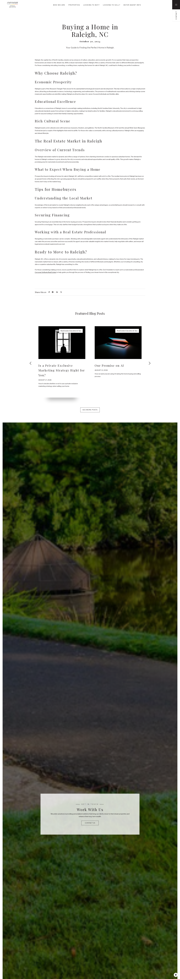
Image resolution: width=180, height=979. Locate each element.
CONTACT (176, 15)
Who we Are (59, 5)
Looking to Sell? (111, 5)
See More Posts (90, 410)
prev (31, 363)
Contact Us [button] (90, 823)
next (149, 363)
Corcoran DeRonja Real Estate (45, 272)
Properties (74, 5)
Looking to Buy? (91, 5)
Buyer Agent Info (132, 5)
